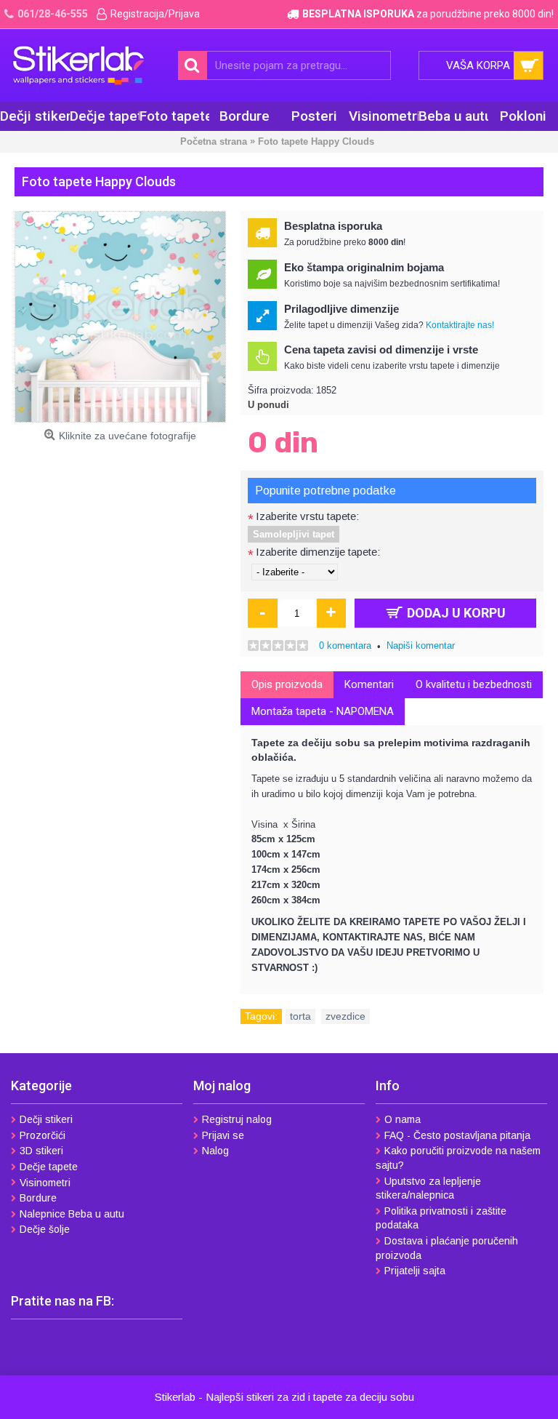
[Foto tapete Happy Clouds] (120, 317)
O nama (402, 1119)
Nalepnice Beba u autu (72, 1214)
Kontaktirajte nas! (460, 325)
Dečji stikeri (46, 1119)
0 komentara (345, 645)
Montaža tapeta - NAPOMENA (322, 711)
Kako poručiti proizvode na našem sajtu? (458, 1158)
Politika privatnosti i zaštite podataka (441, 1218)
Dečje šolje (45, 1229)
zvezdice (345, 1016)
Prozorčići (42, 1135)
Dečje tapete (49, 1166)
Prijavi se (223, 1135)
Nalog (215, 1150)
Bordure (38, 1198)
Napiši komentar (421, 645)
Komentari (369, 684)
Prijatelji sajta (414, 1270)
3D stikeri (41, 1150)
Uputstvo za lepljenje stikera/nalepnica (428, 1188)
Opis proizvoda (287, 684)
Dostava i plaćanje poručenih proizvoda (447, 1248)
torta (300, 1016)
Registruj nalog (237, 1119)
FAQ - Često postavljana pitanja (457, 1135)
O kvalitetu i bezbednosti (474, 684)
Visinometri (45, 1182)
